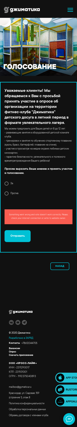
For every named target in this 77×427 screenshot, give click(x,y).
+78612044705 (29, 343)
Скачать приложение (21, 355)
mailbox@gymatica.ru (20, 387)
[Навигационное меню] (70, 10)
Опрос (12, 351)
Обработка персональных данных (27, 409)
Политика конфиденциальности (26, 403)
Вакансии (14, 348)
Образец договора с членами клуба (28, 415)
